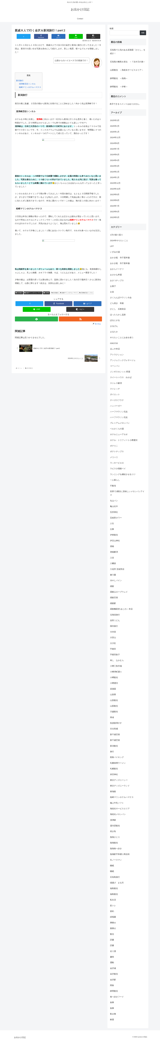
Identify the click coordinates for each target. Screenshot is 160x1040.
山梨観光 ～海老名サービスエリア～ (126, 70)
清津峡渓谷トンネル (27, 84)
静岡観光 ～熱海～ (119, 78)
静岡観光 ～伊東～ (119, 87)
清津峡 (47, 293)
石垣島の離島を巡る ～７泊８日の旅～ (127, 62)
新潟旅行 (20, 81)
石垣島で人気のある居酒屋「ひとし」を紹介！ (127, 51)
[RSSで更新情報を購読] (80, 319)
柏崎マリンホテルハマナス (30, 87)
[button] (93, 36)
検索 (112, 28)
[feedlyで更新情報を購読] (36, 319)
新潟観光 (20, 293)
